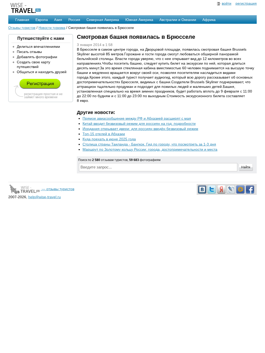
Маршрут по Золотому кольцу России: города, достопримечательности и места (150, 149)
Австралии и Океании (177, 20)
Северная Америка (102, 20)
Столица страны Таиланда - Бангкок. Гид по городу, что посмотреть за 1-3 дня (149, 144)
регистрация (246, 3)
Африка (209, 20)
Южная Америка (139, 20)
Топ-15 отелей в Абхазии (104, 134)
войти (226, 3)
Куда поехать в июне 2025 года (109, 139)
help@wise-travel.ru (44, 197)
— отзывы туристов (57, 189)
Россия (74, 20)
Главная (22, 20)
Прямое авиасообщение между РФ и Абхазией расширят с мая (137, 118)
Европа (41, 20)
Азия (58, 20)
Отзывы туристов (21, 28)
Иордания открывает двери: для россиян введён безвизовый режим (140, 129)
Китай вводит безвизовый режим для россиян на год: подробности (139, 123)
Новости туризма (52, 28)
